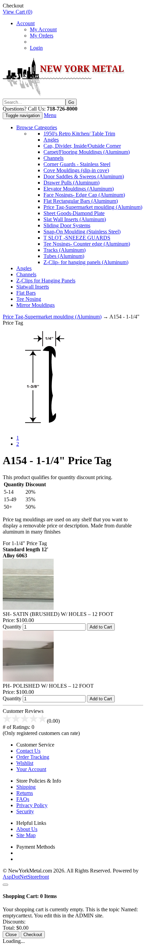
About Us (26, 829)
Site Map (26, 835)
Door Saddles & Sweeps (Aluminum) (83, 176)
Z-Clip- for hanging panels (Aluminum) (85, 262)
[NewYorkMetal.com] (65, 95)
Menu (50, 115)
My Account (43, 29)
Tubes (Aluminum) (63, 256)
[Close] (5, 885)
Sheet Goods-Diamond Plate (74, 213)
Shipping (26, 787)
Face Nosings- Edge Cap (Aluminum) (84, 195)
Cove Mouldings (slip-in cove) (76, 170)
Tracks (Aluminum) (64, 250)
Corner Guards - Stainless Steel (76, 164)
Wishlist (24, 763)
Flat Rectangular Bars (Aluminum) (80, 201)
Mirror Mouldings (35, 305)
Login (36, 48)
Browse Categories (36, 127)
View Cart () (17, 12)
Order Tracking (32, 757)
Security (25, 811)
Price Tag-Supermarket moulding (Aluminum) (92, 207)
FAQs (22, 799)
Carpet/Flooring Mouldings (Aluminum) (86, 152)
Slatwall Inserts (32, 287)
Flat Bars (26, 293)
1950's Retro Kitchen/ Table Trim (79, 133)
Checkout (32, 934)
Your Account (31, 769)
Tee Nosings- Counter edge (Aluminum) (86, 244)
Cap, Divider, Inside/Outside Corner (82, 146)
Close (11, 934)
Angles (51, 140)
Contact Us (28, 751)
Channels (53, 158)
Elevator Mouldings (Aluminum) (78, 189)
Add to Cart (101, 627)
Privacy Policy (32, 805)
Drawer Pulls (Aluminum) (71, 182)
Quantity (12, 627)
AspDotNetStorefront (26, 877)
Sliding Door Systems (66, 225)
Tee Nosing (28, 299)
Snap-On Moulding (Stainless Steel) (82, 231)
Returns (24, 793)
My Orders (41, 35)
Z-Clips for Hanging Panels (45, 280)
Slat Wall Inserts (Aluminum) (74, 219)
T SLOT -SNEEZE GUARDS (76, 238)
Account (25, 23)
